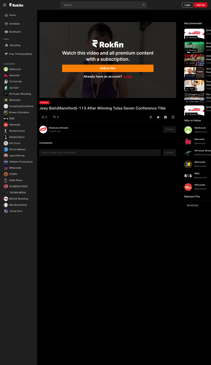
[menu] (18, 19)
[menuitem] (19, 15)
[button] (151, 117)
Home (12, 15)
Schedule (14, 23)
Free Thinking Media (20, 53)
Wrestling (15, 45)
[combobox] (104, 5)
